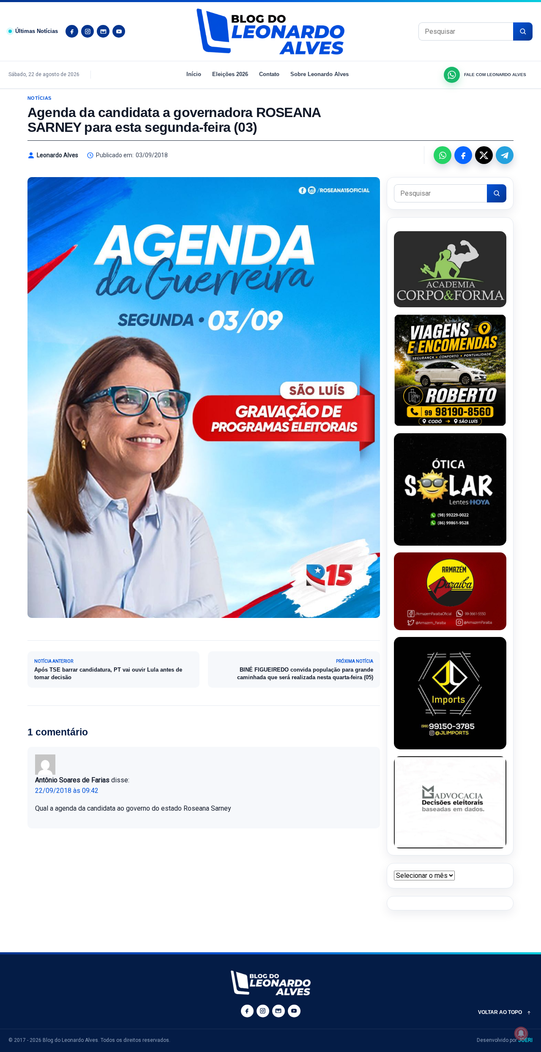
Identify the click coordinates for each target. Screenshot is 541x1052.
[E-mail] (103, 31)
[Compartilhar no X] (484, 155)
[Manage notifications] (521, 1033)
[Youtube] (118, 31)
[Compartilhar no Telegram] (505, 155)
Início (193, 74)
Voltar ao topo (500, 1012)
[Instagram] (87, 31)
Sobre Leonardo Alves (319, 74)
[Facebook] (72, 31)
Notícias (39, 98)
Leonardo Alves (57, 155)
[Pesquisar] (523, 31)
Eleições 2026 (230, 74)
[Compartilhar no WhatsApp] (442, 155)
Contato (269, 74)
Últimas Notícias (36, 31)
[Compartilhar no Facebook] (463, 155)
